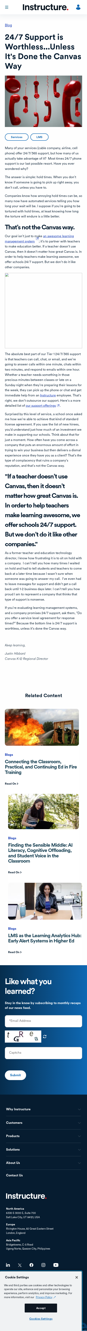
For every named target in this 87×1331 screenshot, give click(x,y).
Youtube (55, 1265)
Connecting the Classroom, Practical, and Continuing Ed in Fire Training (41, 767)
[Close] (76, 1277)
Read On (10, 783)
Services (16, 137)
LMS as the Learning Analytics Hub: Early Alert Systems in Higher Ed (44, 938)
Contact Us (14, 1175)
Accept (41, 1308)
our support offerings (43, 406)
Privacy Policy (44, 1297)
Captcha (15, 1052)
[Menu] (7, 7)
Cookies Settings (41, 1318)
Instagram (43, 1265)
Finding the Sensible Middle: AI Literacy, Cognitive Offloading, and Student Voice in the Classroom (40, 853)
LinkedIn (8, 1265)
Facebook (31, 1265)
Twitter (19, 1265)
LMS (39, 137)
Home (26, 1196)
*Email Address (20, 1020)
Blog (8, 25)
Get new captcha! (45, 1036)
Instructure (48, 395)
